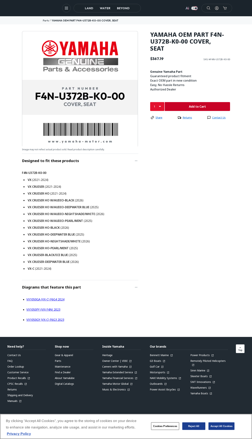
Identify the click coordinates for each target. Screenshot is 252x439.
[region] (126, 426)
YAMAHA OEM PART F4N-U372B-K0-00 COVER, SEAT (84, 20)
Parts (46, 20)
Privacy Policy (19, 434)
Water (105, 8)
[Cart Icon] (225, 8)
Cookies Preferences (165, 426)
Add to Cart (197, 106)
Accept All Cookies (221, 426)
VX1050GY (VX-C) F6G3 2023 (45, 320)
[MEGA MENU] (66, 8)
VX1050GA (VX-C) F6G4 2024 (45, 299)
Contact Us (219, 117)
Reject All (193, 426)
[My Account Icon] (217, 8)
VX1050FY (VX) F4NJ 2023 (43, 310)
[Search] (209, 8)
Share (159, 117)
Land (89, 8)
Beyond (123, 8)
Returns (187, 117)
